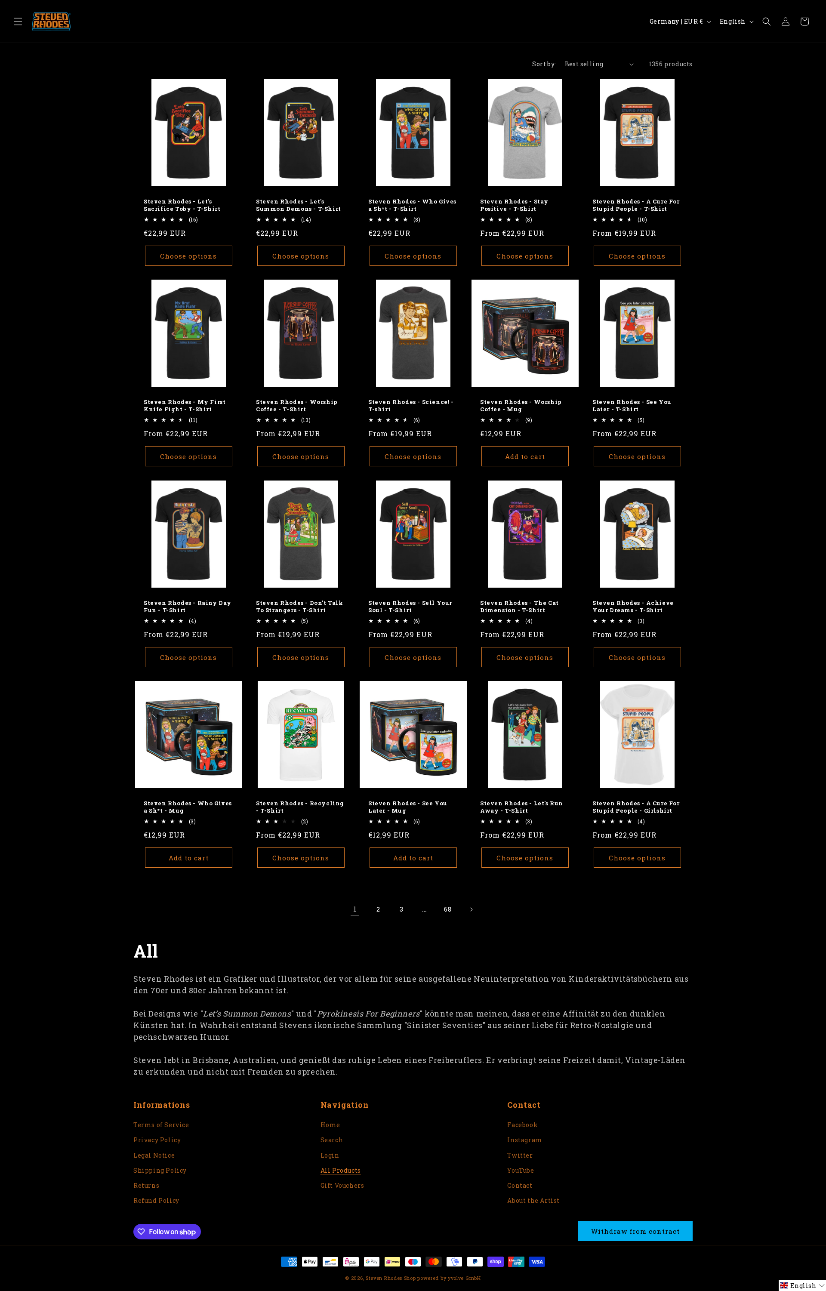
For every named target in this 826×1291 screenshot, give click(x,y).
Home (330, 1125)
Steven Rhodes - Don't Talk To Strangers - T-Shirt (299, 606)
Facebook (522, 1125)
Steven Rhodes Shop (391, 1278)
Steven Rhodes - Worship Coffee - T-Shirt (297, 405)
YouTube (520, 1170)
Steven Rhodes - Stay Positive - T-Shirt (514, 205)
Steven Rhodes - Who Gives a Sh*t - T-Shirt (412, 205)
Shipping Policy (160, 1170)
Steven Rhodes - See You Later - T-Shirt (632, 405)
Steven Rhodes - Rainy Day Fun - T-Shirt (187, 606)
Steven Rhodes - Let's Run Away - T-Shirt (521, 807)
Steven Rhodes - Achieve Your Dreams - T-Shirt (633, 606)
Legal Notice (154, 1155)
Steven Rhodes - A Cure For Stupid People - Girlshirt (636, 807)
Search (332, 1140)
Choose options (188, 256)
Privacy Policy (157, 1140)
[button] (18, 21)
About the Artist (533, 1200)
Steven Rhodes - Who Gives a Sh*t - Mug (188, 807)
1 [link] (355, 908)
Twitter (520, 1155)
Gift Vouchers (342, 1185)
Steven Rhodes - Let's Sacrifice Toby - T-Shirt (182, 205)
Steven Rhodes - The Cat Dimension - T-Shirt (519, 606)
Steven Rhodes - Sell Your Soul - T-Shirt (410, 606)
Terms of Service (161, 1125)
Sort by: (544, 64)
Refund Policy (156, 1200)
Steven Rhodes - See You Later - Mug (407, 807)
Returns (146, 1185)
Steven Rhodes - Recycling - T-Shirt (300, 807)
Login (330, 1155)
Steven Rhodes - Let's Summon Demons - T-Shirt (298, 205)
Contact (519, 1185)
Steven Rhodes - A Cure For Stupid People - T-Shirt (636, 205)
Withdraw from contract (635, 1231)
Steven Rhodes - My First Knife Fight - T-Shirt (184, 405)
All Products (341, 1170)
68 (447, 909)
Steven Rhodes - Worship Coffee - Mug (521, 405)
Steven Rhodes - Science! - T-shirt (411, 405)
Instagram (524, 1140)
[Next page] (471, 909)
